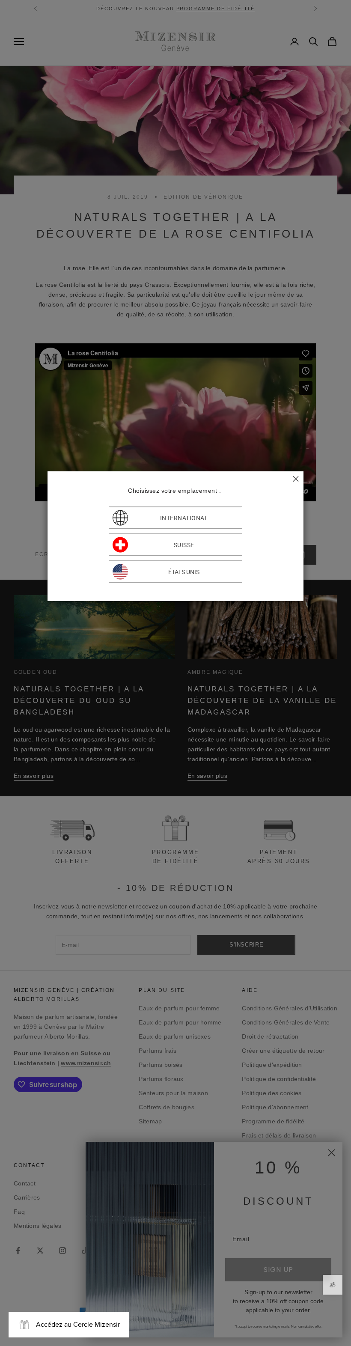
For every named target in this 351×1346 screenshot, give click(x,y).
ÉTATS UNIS (183, 571)
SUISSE (184, 544)
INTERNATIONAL (184, 517)
